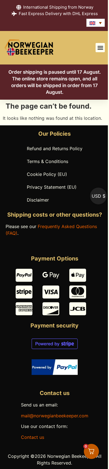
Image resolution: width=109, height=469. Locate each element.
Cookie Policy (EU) (47, 174)
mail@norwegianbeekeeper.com (54, 415)
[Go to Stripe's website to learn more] (55, 344)
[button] (100, 47)
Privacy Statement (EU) (52, 187)
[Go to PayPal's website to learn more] (55, 367)
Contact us (32, 437)
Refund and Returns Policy (54, 148)
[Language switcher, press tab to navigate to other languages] (95, 23)
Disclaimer (38, 200)
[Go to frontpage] (29, 48)
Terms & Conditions (47, 161)
